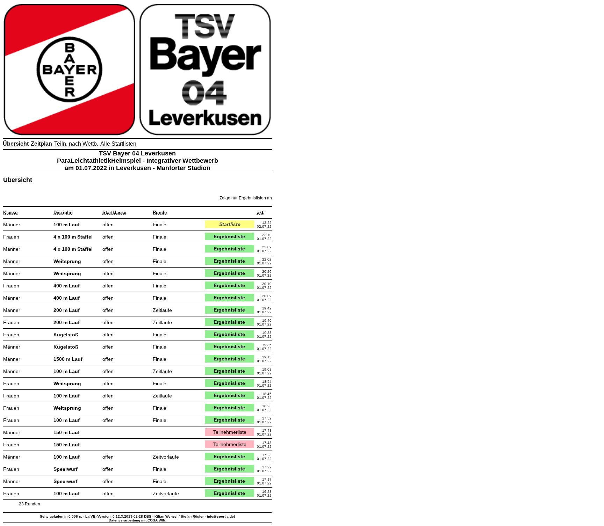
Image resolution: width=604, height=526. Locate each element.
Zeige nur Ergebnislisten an (246, 198)
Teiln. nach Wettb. (76, 144)
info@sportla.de (220, 516)
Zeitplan (41, 144)
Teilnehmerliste (229, 432)
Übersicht (16, 144)
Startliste (229, 224)
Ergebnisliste (229, 236)
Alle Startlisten (118, 144)
